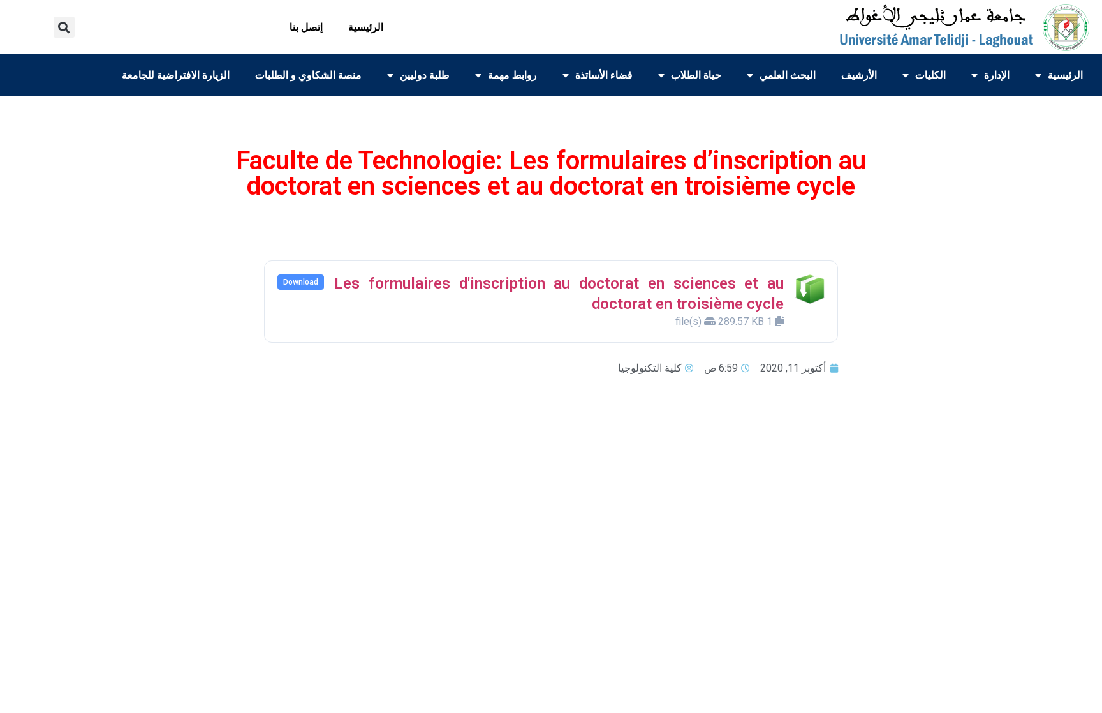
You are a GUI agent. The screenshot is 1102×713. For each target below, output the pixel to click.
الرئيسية (365, 27)
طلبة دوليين (425, 75)
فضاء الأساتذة (604, 75)
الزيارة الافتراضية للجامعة (176, 75)
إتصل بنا (306, 27)
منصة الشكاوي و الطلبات (308, 75)
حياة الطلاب (696, 75)
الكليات (930, 75)
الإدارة (997, 75)
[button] (64, 27)
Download (300, 282)
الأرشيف (859, 75)
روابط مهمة (512, 75)
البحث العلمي (788, 75)
